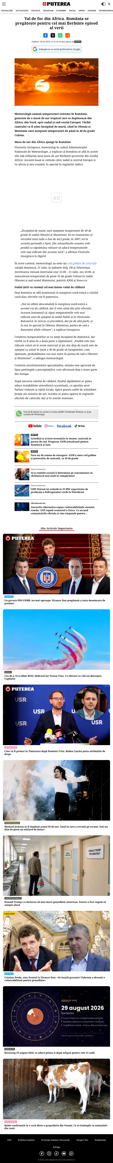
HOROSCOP (9, 1049)
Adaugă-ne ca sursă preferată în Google (59, 49)
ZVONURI (92, 10)
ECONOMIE (61, 10)
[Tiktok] (56, 1153)
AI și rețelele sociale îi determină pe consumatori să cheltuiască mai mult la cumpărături (62, 474)
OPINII (82, 10)
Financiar (48, 10)
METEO (78, 42)
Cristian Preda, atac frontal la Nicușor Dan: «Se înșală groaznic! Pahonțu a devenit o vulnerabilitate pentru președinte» (54, 979)
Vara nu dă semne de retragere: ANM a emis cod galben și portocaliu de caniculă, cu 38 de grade (63, 457)
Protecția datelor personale (55, 1140)
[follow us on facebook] (64, 426)
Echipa (56, 1147)
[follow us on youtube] (34, 426)
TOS (9, 1140)
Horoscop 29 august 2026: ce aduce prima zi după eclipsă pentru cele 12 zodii (49, 1052)
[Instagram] (49, 1153)
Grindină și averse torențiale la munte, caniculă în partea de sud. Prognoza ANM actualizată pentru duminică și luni (61, 441)
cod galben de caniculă (82, 263)
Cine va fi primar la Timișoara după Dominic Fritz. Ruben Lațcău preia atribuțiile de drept (54, 752)
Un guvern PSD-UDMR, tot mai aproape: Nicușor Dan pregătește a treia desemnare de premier (54, 602)
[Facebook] (42, 1153)
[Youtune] (64, 1153)
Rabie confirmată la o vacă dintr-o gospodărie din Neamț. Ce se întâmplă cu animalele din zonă (55, 1127)
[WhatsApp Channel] (71, 1153)
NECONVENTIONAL (13, 898)
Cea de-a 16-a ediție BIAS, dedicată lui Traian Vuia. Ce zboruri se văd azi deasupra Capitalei (53, 677)
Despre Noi (82, 1140)
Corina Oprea (65, 41)
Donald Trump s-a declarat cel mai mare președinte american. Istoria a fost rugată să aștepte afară (55, 903)
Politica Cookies (26, 1140)
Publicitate (100, 1140)
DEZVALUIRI (7, 10)
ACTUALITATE (22, 10)
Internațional (12, 823)
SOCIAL (72, 10)
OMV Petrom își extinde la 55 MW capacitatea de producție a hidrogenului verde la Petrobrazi (59, 490)
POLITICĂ (35, 10)
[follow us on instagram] (49, 426)
